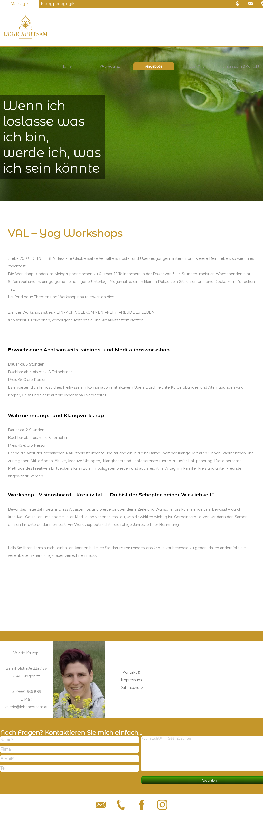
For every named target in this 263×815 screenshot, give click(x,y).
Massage (19, 3)
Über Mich (197, 66)
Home (66, 66)
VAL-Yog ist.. (110, 66)
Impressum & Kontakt (241, 66)
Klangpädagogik (58, 3)
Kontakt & (131, 672)
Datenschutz (131, 687)
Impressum (131, 680)
